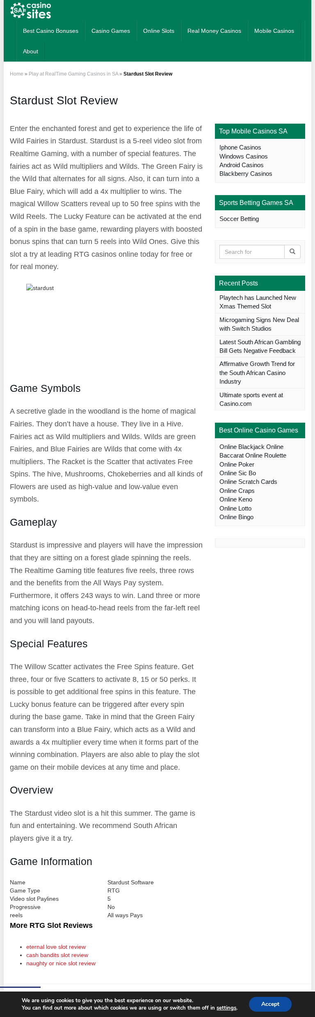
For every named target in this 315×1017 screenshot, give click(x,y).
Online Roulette (265, 455)
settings (226, 1008)
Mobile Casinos (274, 31)
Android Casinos (241, 164)
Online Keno (235, 499)
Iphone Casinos (240, 147)
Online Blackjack (242, 446)
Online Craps (237, 490)
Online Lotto (235, 508)
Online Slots (158, 31)
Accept (270, 1004)
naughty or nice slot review (61, 963)
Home (16, 74)
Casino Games (110, 31)
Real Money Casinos (214, 31)
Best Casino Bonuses (50, 31)
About (30, 51)
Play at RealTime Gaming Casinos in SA (73, 74)
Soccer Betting (239, 218)
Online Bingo (236, 516)
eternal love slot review (56, 946)
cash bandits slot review (57, 955)
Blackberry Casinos (245, 173)
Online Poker (236, 464)
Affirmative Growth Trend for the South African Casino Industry (257, 372)
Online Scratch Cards (248, 481)
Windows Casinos (243, 156)
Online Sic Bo (237, 472)
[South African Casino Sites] (30, 10)
